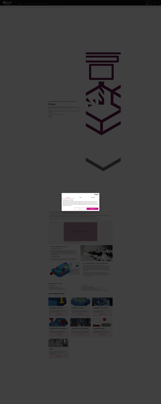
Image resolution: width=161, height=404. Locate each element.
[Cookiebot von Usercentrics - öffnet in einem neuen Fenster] (94, 194)
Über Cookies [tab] (93, 197)
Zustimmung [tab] (68, 197)
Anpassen (79, 208)
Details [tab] (80, 197)
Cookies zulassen (92, 208)
